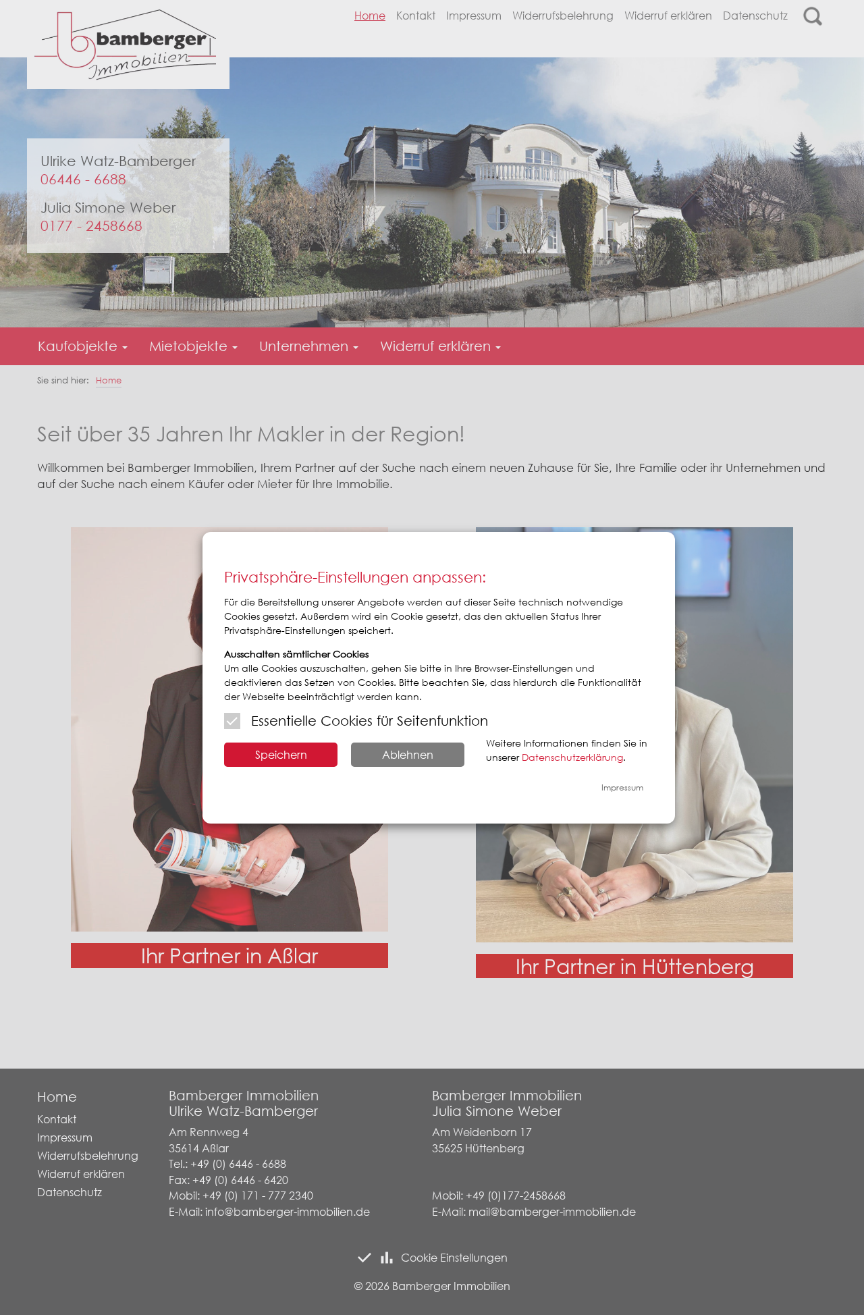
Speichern (281, 754)
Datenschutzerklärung (572, 757)
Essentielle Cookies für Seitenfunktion (369, 720)
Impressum (622, 787)
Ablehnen (407, 754)
